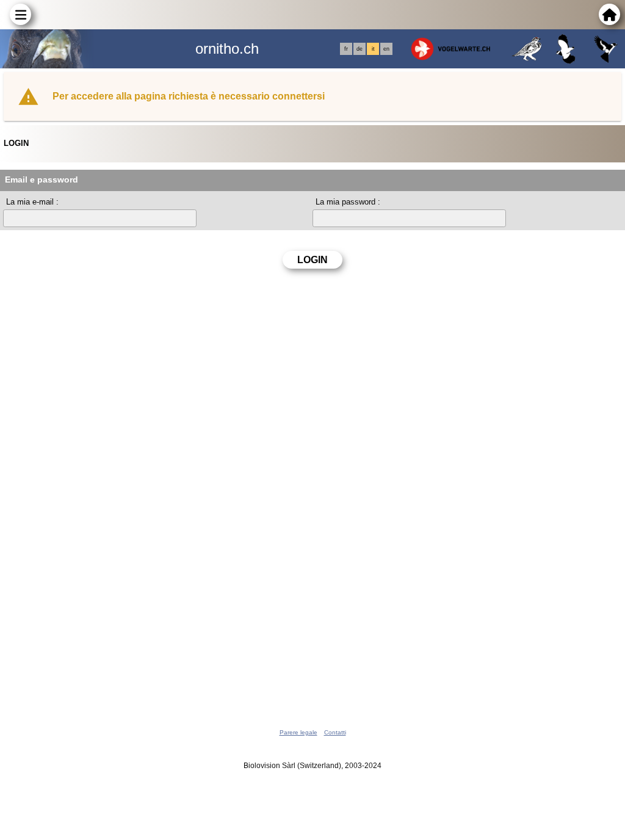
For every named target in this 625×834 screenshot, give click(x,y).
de (359, 49)
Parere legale (298, 732)
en (386, 49)
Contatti (335, 732)
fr (346, 49)
